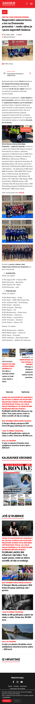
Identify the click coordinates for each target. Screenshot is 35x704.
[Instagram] (17, 682)
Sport (5, 12)
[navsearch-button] (27, 4)
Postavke (16, 700)
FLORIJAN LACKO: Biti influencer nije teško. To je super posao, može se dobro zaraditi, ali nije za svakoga (17, 406)
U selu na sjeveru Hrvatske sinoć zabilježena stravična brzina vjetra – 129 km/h (17, 444)
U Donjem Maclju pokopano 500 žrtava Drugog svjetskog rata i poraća (17, 423)
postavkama (6, 697)
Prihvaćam (7, 700)
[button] (31, 4)
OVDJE (21, 192)
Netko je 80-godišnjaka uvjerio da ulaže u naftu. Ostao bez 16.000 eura (17, 433)
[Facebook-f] (13, 682)
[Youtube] (22, 682)
